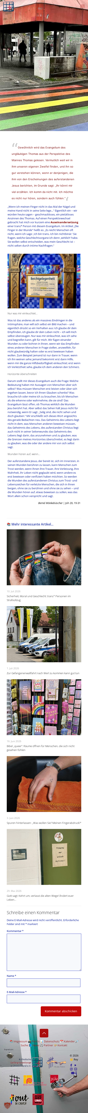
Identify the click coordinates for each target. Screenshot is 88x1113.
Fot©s (35, 1041)
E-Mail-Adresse (17, 992)
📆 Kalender (67, 1041)
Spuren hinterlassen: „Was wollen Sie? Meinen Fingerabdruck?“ (44, 823)
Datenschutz (51, 1041)
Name (11, 976)
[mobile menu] (82, 6)
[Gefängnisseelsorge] (8, 6)
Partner (48, 1045)
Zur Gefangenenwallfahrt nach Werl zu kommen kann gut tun (43, 673)
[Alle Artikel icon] (75, 1069)
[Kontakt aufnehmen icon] (72, 1073)
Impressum (20, 1041)
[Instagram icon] (71, 1069)
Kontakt (62, 1045)
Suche (24, 1045)
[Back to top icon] (44, 1033)
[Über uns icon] (76, 1073)
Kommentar (15, 931)
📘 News (34, 1045)
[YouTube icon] (75, 1065)
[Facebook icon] (71, 1065)
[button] (7, 1105)
